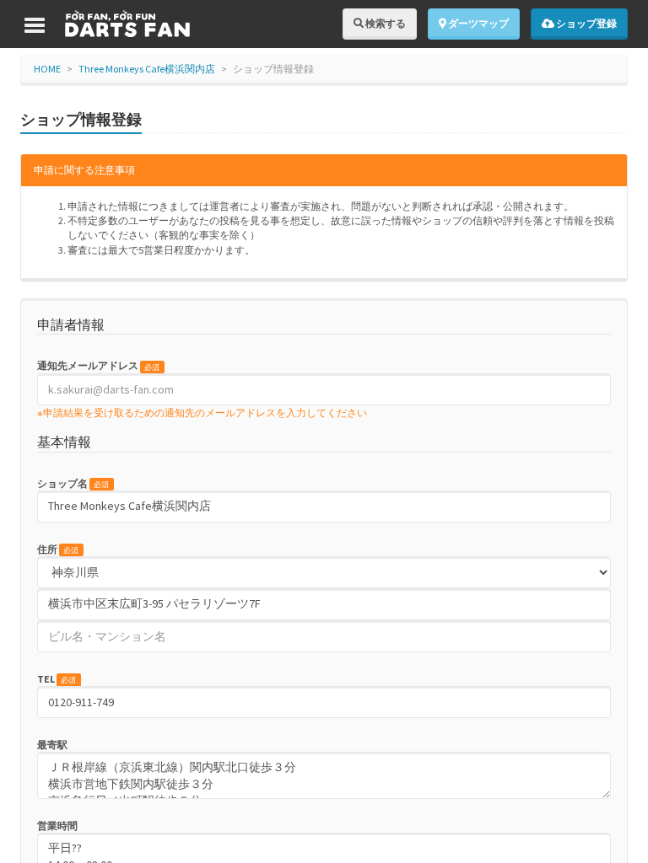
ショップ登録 (585, 23)
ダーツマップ (477, 23)
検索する (385, 23)
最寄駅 (52, 744)
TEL (56, 679)
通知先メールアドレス (98, 365)
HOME (47, 68)
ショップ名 (73, 483)
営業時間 (57, 825)
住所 (57, 549)
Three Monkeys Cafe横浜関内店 (146, 68)
